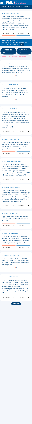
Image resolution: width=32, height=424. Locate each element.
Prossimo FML (23, 51)
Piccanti (19, 7)
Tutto (4, 7)
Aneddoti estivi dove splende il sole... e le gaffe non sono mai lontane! (14, 42)
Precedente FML (7, 51)
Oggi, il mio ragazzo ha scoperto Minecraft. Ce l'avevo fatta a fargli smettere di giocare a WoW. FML (16, 219)
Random (11, 7)
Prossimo (16, 303)
